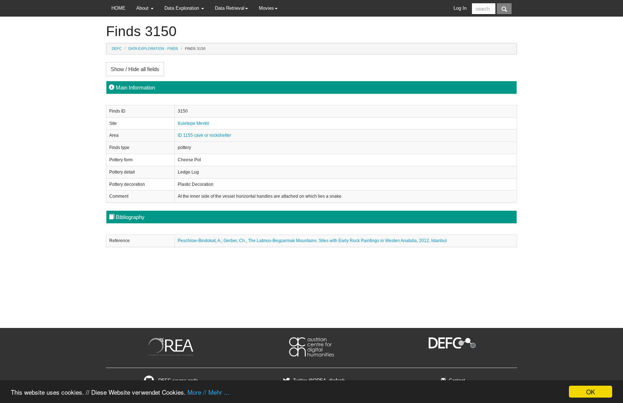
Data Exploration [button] (182, 8)
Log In (460, 8)
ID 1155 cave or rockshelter (204, 135)
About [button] (143, 8)
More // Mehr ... (208, 392)
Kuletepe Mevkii (193, 123)
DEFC (116, 49)
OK (590, 391)
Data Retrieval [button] (229, 8)
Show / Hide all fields (135, 69)
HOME (118, 8)
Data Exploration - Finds (153, 49)
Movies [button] (266, 8)
